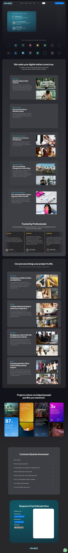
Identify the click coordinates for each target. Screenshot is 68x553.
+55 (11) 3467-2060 (20, 516)
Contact (30, 3)
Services (21, 3)
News (34, 3)
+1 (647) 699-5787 (19, 522)
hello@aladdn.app (19, 527)
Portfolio (26, 3)
